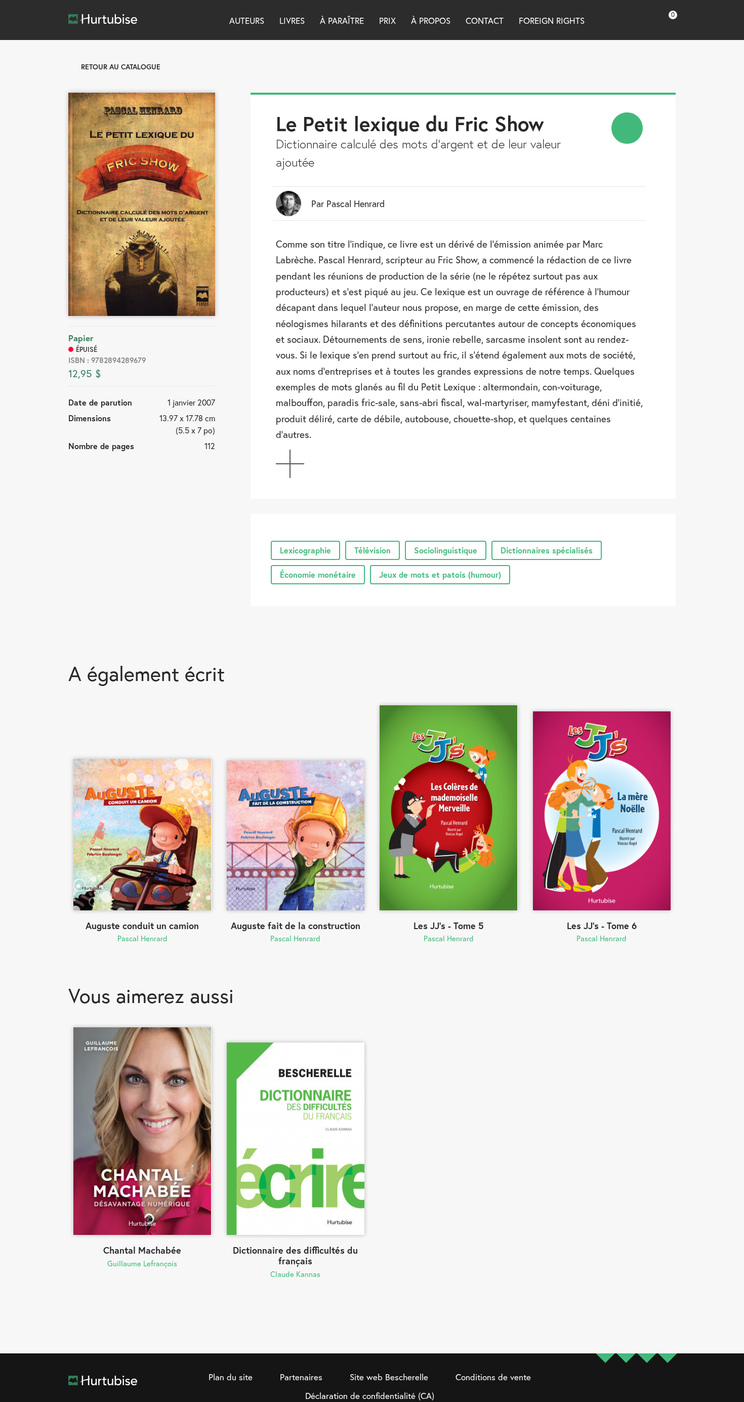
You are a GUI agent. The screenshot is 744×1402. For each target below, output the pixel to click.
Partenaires (301, 1377)
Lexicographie (305, 550)
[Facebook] (605, 1387)
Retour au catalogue (120, 66)
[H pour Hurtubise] (647, 1387)
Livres (292, 20)
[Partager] (627, 128)
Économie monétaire (318, 574)
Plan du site (231, 1377)
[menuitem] (627, 128)
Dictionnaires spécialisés (547, 550)
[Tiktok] (667, 1387)
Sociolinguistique (445, 550)
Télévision (372, 550)
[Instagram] (626, 1387)
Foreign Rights (552, 20)
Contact (485, 20)
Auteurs (246, 20)
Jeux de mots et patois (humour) (440, 574)
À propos (430, 20)
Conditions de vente (493, 1377)
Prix (387, 20)
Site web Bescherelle (389, 1377)
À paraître (342, 20)
